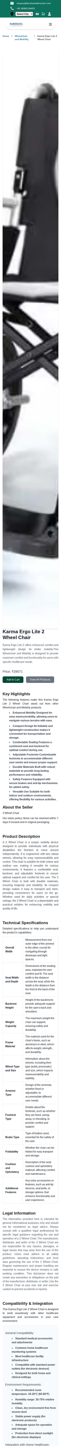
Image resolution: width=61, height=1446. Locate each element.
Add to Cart (13, 679)
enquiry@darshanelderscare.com (34, 3)
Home (6, 36)
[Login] (49, 14)
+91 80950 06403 (26, 8)
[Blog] (37, 13)
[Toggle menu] (50, 25)
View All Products (40, 679)
